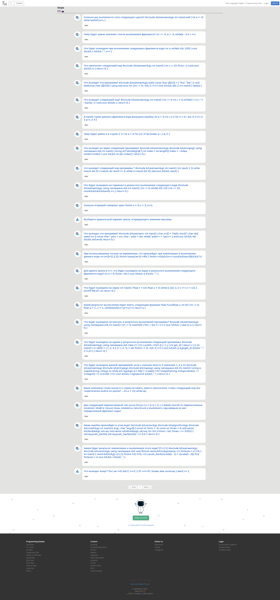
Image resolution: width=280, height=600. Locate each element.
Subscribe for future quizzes (142, 525)
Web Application (97, 558)
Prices (92, 563)
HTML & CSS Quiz (33, 555)
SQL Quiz (30, 560)
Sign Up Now (141, 518)
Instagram (159, 550)
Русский (147, 584)
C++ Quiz (29, 547)
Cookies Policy (225, 550)
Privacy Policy (224, 547)
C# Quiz (29, 550)
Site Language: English (235, 3)
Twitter (157, 547)
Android (93, 560)
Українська (134, 584)
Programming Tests (254, 3)
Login (266, 3)
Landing (93, 545)
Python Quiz (31, 566)
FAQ (92, 568)
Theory (93, 550)
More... (29, 571)
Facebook (159, 545)
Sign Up (275, 3)
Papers (93, 552)
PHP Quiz (30, 563)
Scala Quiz (30, 558)
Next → (147, 487)
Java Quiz (30, 545)
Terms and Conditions (228, 545)
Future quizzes (96, 571)
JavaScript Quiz (32, 552)
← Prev (133, 487)
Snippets (94, 555)
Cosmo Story (95, 566)
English (141, 584)
